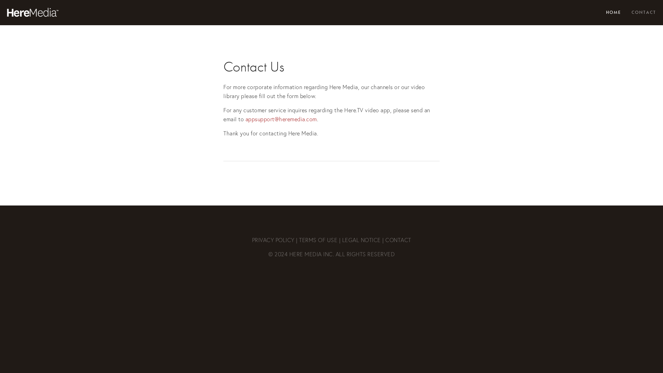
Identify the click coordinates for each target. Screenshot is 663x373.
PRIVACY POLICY (273, 240)
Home (613, 12)
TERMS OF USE (318, 240)
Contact (644, 12)
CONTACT (398, 240)
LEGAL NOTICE (361, 240)
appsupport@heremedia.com (281, 119)
